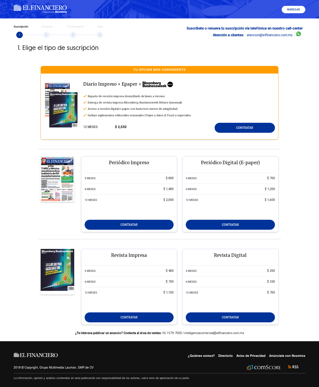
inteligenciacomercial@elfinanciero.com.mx (214, 333)
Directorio (225, 355)
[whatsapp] (298, 35)
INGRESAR (293, 9)
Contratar (244, 128)
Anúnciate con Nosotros (287, 355)
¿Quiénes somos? (201, 355)
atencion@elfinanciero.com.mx (253, 35)
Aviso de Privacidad (251, 355)
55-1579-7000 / (173, 333)
